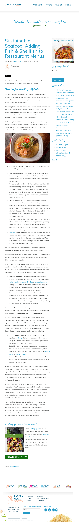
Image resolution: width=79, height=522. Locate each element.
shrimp (20, 338)
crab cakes (29, 282)
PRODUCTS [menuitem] (37, 5)
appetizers (61, 156)
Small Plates (14, 466)
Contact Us (40, 501)
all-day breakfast (63, 153)
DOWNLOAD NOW (17, 457)
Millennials (61, 147)
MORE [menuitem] (68, 5)
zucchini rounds (21, 354)
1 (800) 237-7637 (13, 511)
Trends (29, 501)
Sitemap (24, 518)
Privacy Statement (14, 518)
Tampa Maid (17, 61)
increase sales (62, 150)
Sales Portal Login (43, 498)
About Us (40, 496)
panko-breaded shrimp (16, 282)
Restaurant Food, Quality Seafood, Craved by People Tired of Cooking (65, 103)
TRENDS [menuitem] (58, 5)
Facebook (20, 66)
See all (54, 160)
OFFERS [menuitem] (48, 5)
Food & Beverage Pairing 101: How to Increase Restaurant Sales (65, 122)
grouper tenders (33, 357)
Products (30, 496)
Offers (29, 498)
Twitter (23, 66)
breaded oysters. (41, 282)
